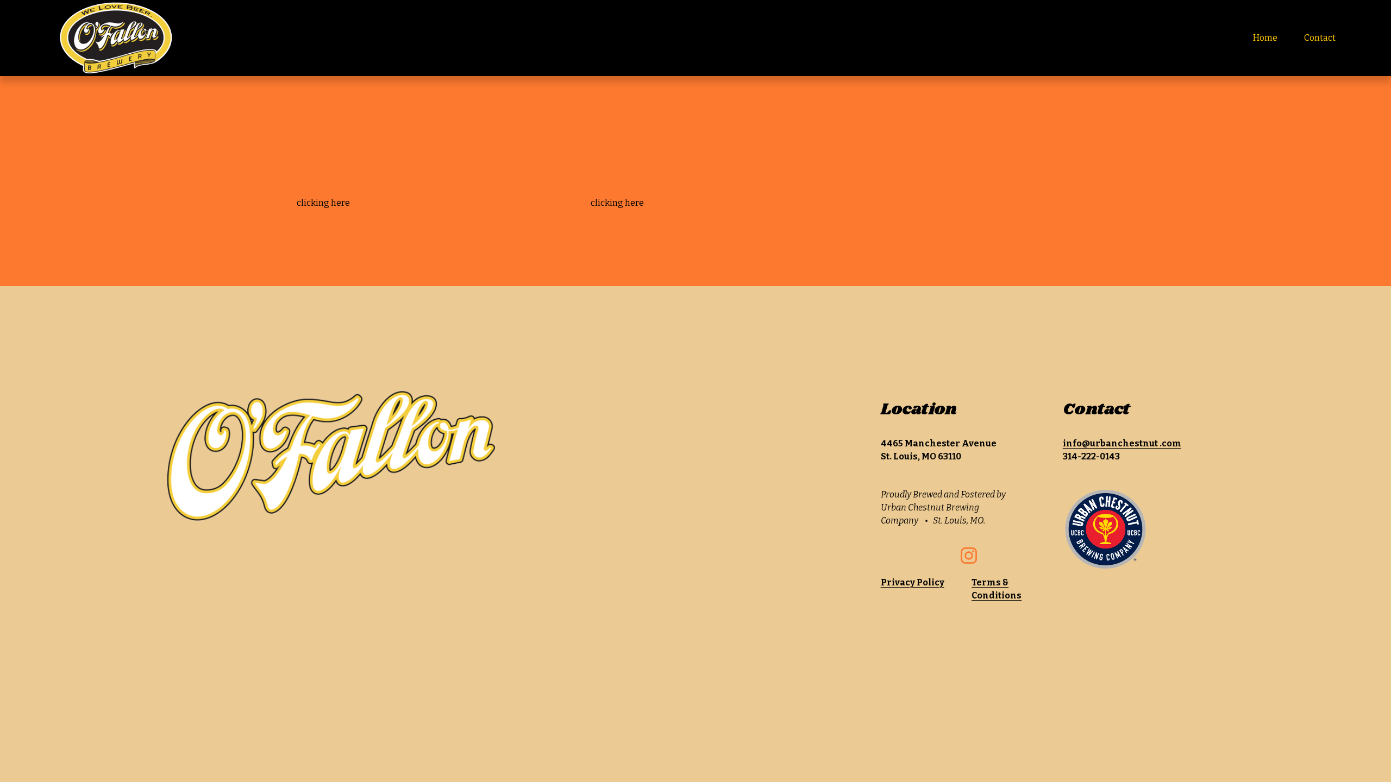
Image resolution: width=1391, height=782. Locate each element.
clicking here (323, 203)
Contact (1320, 38)
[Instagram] (969, 555)
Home (1265, 38)
